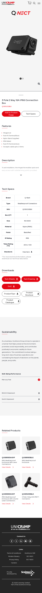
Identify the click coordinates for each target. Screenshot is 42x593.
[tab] (20, 78)
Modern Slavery (13, 556)
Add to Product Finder (11, 114)
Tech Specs (31, 114)
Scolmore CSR (30, 553)
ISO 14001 (29, 559)
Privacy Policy (14, 559)
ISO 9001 (30, 556)
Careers (14, 563)
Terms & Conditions (14, 553)
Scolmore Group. (25, 584)
